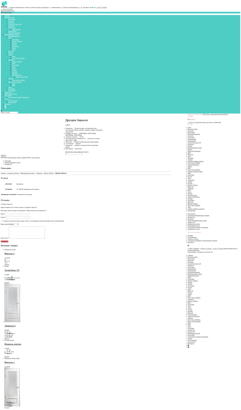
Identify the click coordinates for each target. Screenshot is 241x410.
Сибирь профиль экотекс (196, 161)
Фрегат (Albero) (17, 41)
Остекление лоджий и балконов (18, 97)
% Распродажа (13, 100)
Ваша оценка (5, 224)
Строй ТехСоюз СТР (15, 24)
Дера (13, 50)
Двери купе (8, 92)
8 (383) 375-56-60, (206, 248)
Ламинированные (14, 36)
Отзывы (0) (8, 164)
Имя (3, 214)
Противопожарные (14, 33)
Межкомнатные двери (12, 34)
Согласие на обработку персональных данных (202, 240)
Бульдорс (11, 22)
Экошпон (11, 60)
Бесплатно (19, 184)
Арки (10, 87)
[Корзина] (5, 107)
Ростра (14, 48)
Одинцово (15, 46)
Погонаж (190, 219)
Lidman (14, 43)
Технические (12, 31)
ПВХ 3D (11, 51)
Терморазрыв (16, 29)
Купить (3, 155)
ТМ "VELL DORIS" (194, 163)
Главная (7, 16)
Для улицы (11, 27)
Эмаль (10, 55)
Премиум (11, 26)
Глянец (10, 53)
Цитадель (11, 21)
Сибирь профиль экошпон (196, 209)
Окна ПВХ (8, 95)
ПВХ (10, 38)
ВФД (13, 56)
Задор (14, 68)
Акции (7, 99)
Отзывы (190, 235)
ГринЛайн (15, 39)
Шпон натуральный (14, 82)
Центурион (12, 19)
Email (3, 217)
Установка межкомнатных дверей (198, 215)
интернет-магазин (13, 173)
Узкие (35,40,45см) (22, 77)
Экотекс (10, 78)
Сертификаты (192, 237)
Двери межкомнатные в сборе (197, 220)
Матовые (190, 158)
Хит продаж (12, 102)
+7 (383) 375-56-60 (7, 9)
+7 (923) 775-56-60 (193, 122)
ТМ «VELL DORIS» (18, 58)
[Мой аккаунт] (5, 106)
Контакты (8, 104)
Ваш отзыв (5, 238)
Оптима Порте (16, 75)
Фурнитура (12, 90)
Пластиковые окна (194, 225)
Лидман (14, 72)
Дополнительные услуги (12, 162)
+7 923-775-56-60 (101, 7)
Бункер (190, 146)
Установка (11, 89)
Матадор (15, 73)
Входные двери (9, 17)
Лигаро (14, 44)
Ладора (14, 70)
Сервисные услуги (194, 229)
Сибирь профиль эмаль (195, 171)
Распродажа (12, 157)
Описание (8, 161)
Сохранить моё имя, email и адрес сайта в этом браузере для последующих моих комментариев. (33, 221)
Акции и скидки (193, 239)
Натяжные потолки (11, 94)
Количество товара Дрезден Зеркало (77, 152)
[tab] (88, 161)
